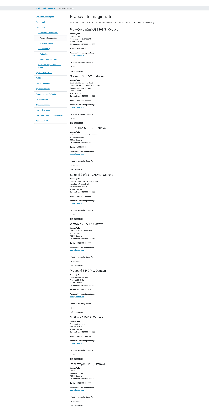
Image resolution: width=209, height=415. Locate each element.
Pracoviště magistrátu (48, 38)
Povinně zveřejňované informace (50, 115)
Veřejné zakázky (44, 89)
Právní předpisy (44, 83)
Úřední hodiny (44, 49)
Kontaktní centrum (46, 43)
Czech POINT (43, 99)
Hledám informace (45, 73)
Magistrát (41, 22)
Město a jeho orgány (46, 17)
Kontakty (51, 8)
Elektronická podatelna (48, 59)
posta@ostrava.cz (77, 55)
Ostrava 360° (43, 121)
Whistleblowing (44, 110)
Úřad (44, 8)
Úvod (38, 8)
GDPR (40, 78)
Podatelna (43, 54)
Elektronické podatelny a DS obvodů (49, 66)
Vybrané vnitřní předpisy (47, 94)
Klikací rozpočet (44, 105)
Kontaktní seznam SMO (48, 33)
